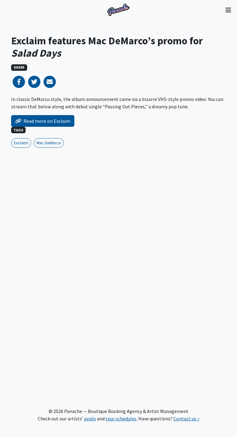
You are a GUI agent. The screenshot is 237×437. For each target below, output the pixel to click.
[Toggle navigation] (228, 10)
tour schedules (121, 418)
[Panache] (118, 10)
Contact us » (186, 418)
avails (90, 418)
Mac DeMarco (48, 143)
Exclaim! (21, 143)
